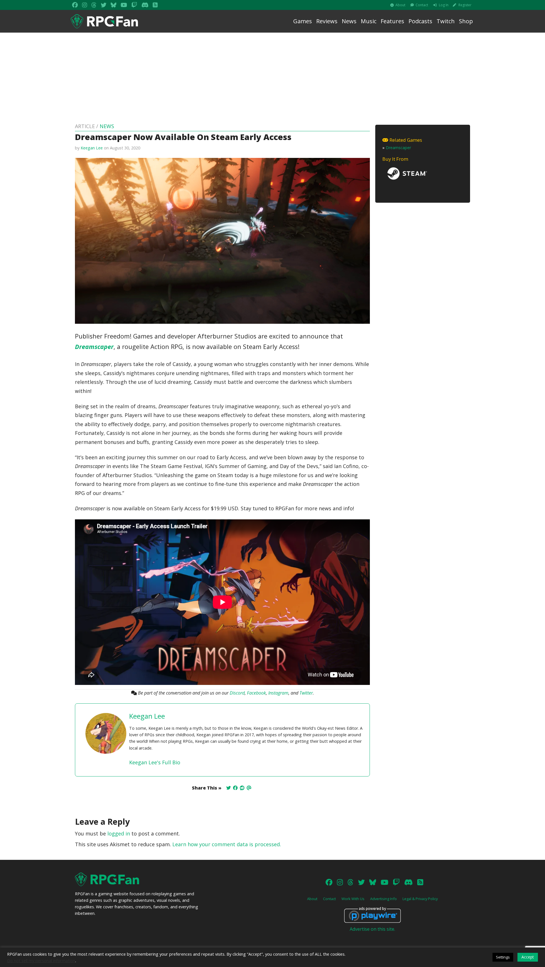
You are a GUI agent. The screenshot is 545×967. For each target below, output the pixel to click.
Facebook (256, 693)
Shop (466, 21)
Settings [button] (503, 957)
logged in (118, 833)
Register (464, 5)
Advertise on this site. (372, 929)
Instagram (278, 693)
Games (302, 21)
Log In (443, 5)
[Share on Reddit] (242, 788)
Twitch (446, 21)
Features (392, 21)
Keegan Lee (92, 148)
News (349, 21)
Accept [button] (527, 957)
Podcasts (420, 21)
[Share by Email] (249, 788)
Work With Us (352, 898)
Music (368, 21)
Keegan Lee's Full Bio (154, 762)
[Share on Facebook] (235, 788)
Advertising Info (383, 898)
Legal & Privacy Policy (420, 898)
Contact (422, 5)
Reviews (327, 21)
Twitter (306, 693)
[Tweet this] (228, 788)
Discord (237, 693)
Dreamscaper (94, 346)
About (400, 5)
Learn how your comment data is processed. (226, 844)
